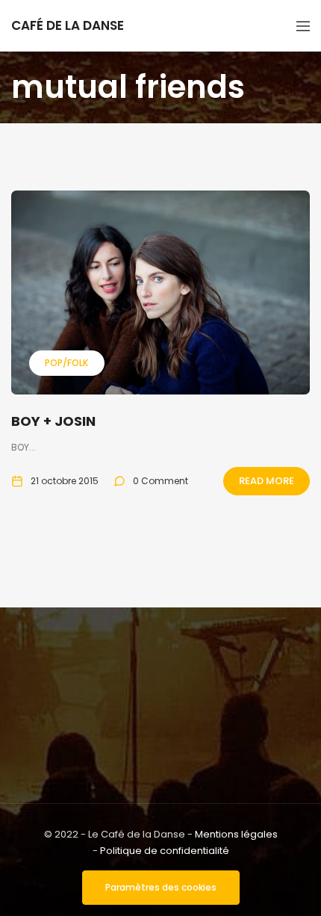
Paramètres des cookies (160, 887)
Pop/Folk (66, 362)
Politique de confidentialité (164, 851)
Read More (266, 481)
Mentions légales (236, 834)
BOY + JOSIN (53, 421)
